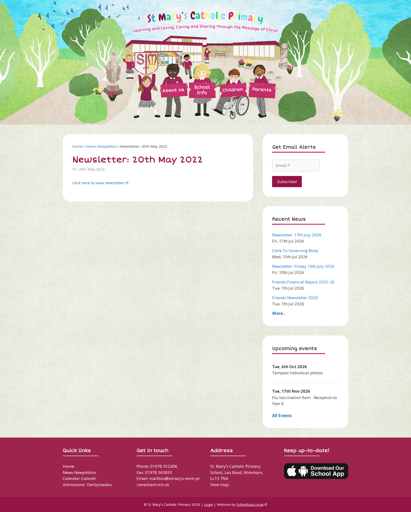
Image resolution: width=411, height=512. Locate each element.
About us (173, 90)
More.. (278, 313)
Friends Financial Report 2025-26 (303, 282)
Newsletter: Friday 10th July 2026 (303, 266)
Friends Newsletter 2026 (295, 297)
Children (232, 90)
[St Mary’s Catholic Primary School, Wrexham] (179, 62)
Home (77, 146)
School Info (202, 90)
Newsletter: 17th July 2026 (296, 235)
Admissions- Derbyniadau (87, 484)
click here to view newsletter (98, 182)
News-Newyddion (101, 146)
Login (208, 504)
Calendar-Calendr (79, 478)
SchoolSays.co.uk (250, 504)
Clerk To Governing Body (295, 250)
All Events (282, 415)
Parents (262, 89)
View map (219, 484)
